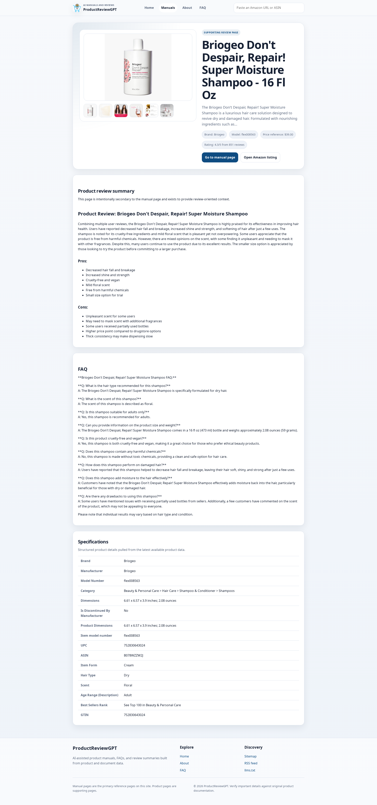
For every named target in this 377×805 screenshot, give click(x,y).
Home (149, 7)
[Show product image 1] (90, 110)
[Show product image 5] (151, 110)
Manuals (168, 7)
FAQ (202, 7)
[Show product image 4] (136, 110)
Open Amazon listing (260, 157)
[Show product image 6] (167, 110)
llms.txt (249, 770)
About (187, 7)
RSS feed (250, 763)
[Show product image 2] (105, 110)
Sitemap (250, 756)
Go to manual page (220, 157)
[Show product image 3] (121, 110)
